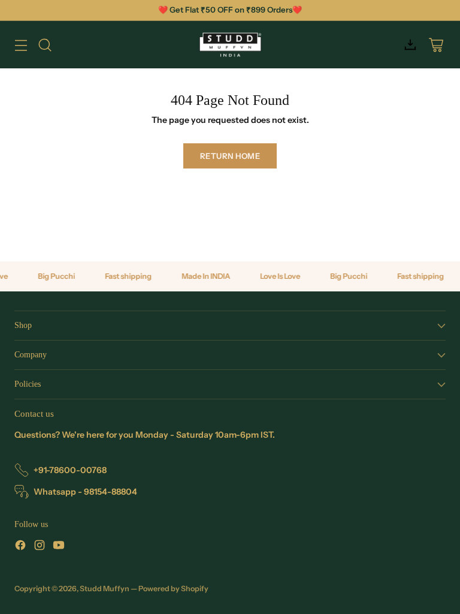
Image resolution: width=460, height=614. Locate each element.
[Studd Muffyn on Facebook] (20, 547)
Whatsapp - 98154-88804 (85, 491)
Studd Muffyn (104, 588)
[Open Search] (44, 44)
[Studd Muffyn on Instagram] (39, 547)
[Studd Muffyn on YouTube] (59, 547)
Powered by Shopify (173, 588)
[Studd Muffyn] (230, 44)
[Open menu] (20, 44)
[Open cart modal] (435, 44)
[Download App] (410, 44)
